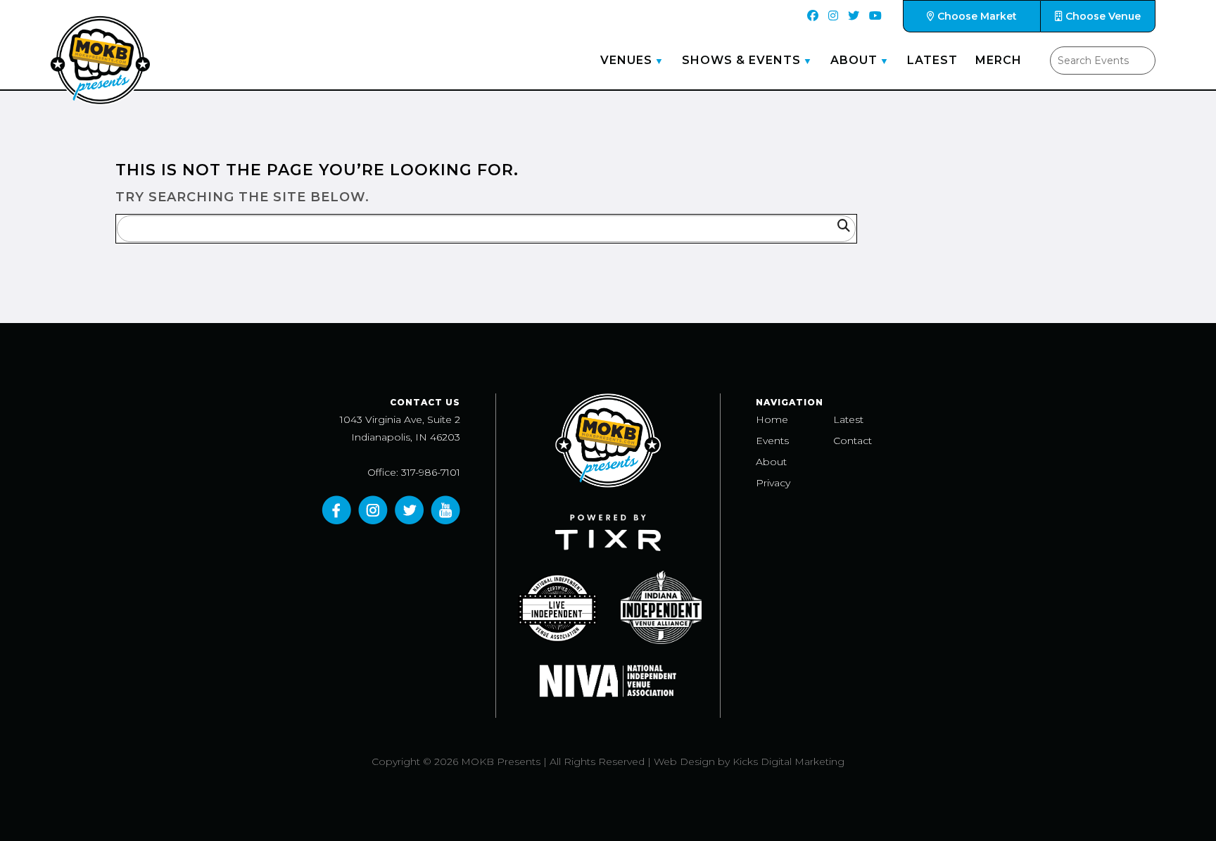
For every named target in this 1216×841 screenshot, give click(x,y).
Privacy (773, 482)
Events (772, 440)
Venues (626, 60)
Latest (932, 60)
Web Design (684, 761)
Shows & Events (741, 60)
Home (772, 419)
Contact (852, 440)
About (854, 60)
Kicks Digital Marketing (788, 761)
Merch (998, 60)
